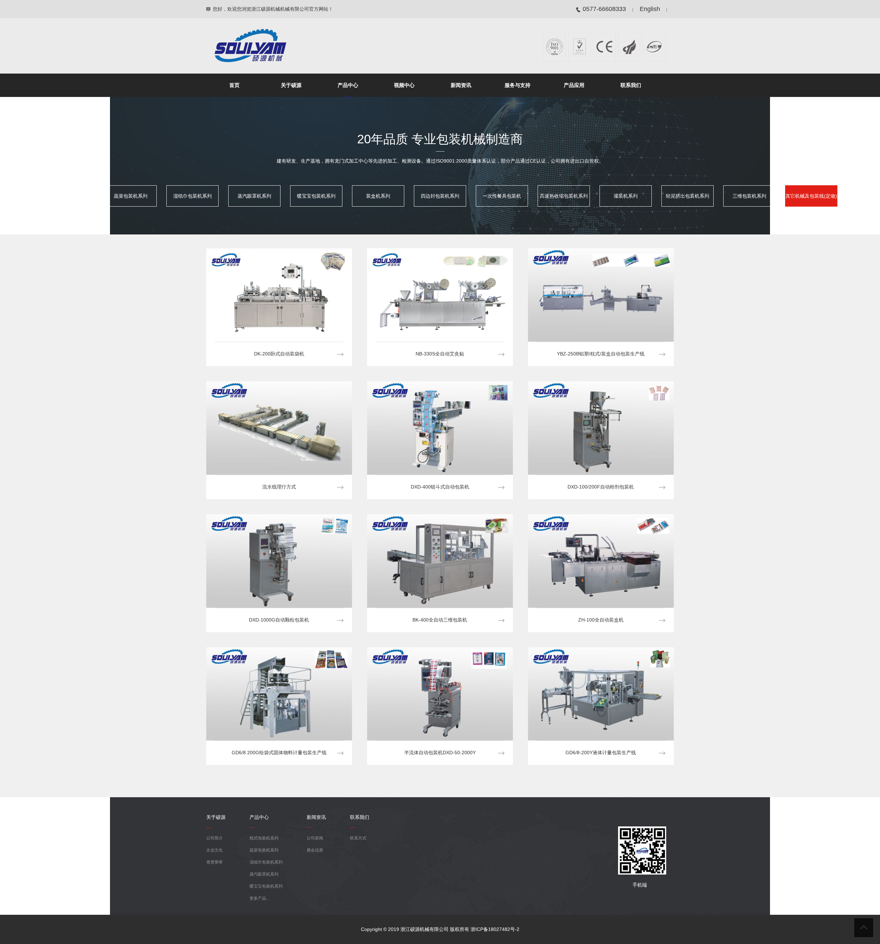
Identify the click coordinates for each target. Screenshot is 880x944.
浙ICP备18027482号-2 (495, 929)
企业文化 (214, 850)
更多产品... (259, 898)
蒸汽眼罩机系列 (254, 196)
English (650, 9)
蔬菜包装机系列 (130, 196)
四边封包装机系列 (440, 196)
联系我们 (630, 85)
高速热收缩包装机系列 (564, 196)
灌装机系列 (626, 196)
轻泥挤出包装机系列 (687, 196)
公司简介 (214, 838)
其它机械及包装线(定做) (811, 196)
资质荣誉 (214, 862)
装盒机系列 (378, 196)
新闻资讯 (461, 85)
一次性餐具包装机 (502, 196)
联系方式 (358, 838)
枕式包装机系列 (69, 196)
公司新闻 (315, 838)
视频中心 (404, 85)
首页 (234, 85)
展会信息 (315, 850)
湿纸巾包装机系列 (192, 196)
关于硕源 (291, 85)
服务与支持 (517, 85)
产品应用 (574, 85)
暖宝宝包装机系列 (316, 196)
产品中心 (348, 85)
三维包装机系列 (749, 196)
